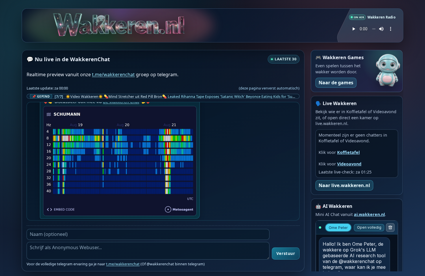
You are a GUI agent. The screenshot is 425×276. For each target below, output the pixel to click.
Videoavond (349, 164)
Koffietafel (348, 152)
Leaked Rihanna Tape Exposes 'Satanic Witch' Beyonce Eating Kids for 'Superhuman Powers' (246, 96)
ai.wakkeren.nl (369, 214)
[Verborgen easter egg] (102, 19)
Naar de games (336, 82)
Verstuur (285, 253)
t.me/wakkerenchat (113, 74)
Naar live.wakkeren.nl (344, 185)
